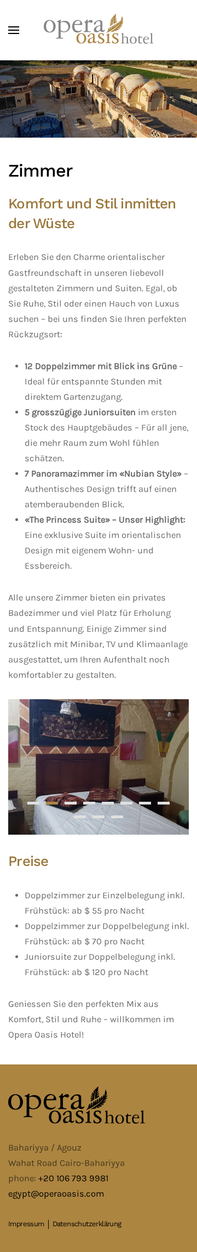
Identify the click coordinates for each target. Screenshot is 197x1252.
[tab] (33, 803)
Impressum (26, 1224)
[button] (13, 30)
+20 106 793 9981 (73, 1178)
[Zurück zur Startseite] (98, 30)
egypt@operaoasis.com (56, 1193)
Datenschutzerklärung (87, 1224)
